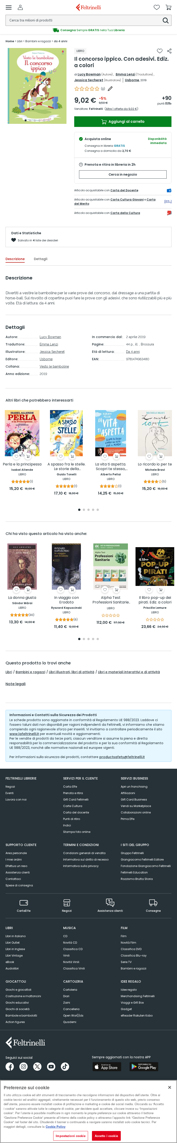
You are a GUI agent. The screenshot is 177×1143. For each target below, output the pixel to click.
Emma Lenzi (125, 74)
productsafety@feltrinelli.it (122, 757)
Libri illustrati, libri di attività (71, 672)
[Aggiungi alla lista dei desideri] (159, 51)
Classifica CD (73, 949)
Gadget (126, 1009)
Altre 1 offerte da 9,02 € (121, 109)
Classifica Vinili (74, 968)
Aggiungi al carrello (126, 121)
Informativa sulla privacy (81, 866)
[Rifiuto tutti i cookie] (170, 1087)
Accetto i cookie (106, 1136)
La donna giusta (22, 597)
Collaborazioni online (136, 812)
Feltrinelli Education (134, 872)
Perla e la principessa (22, 464)
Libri (9, 672)
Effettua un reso (16, 866)
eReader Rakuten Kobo (137, 1015)
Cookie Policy (55, 1126)
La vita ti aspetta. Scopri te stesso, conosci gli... (110, 466)
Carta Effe (70, 787)
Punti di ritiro (71, 819)
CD (65, 936)
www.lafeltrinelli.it (24, 734)
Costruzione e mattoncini (23, 996)
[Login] (20, 7)
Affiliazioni (128, 793)
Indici (67, 825)
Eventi (10, 793)
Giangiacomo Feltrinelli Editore (142, 859)
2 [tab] (30, 120)
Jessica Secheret (88, 80)
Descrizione (15, 259)
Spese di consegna (19, 885)
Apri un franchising (134, 787)
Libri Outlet (13, 943)
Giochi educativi (17, 1003)
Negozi (10, 787)
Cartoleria (70, 990)
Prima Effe (127, 819)
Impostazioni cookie (70, 1136)
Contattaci (13, 879)
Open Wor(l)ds (73, 1015)
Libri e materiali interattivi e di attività (129, 672)
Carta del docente (76, 812)
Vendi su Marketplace (136, 806)
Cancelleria (71, 1009)
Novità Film (128, 943)
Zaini (66, 1003)
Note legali (16, 684)
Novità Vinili (71, 962)
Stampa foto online (76, 832)
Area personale (16, 853)
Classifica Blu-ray (134, 955)
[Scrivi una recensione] (110, 88)
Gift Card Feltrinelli (75, 799)
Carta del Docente (124, 190)
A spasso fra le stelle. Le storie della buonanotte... (66, 466)
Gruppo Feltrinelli (132, 853)
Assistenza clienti (18, 872)
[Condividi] (169, 51)
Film (124, 936)
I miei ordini (14, 859)
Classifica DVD (131, 949)
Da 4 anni (133, 352)
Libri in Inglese (15, 949)
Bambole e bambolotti (21, 1015)
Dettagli (40, 259)
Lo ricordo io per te (155, 464)
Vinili (66, 955)
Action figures (15, 1022)
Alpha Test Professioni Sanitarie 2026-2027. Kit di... (110, 600)
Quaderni (69, 1022)
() (103, 89)
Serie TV (126, 962)
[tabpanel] (37, 86)
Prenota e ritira (73, 793)
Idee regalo (129, 990)
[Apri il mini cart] (168, 7)
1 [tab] (26, 120)
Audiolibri (12, 968)
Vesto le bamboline (54, 366)
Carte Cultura (72, 806)
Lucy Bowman (89, 74)
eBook (10, 962)
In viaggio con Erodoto (66, 600)
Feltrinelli (96, 109)
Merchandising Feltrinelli (138, 996)
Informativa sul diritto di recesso (86, 859)
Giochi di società (18, 1009)
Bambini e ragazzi (30, 672)
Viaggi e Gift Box (132, 1003)
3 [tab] (35, 120)
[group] (88, 30)
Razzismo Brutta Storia (137, 879)
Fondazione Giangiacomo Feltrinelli (146, 866)
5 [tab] (44, 120)
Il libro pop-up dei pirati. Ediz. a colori (155, 600)
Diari (66, 996)
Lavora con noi (16, 799)
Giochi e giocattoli (18, 990)
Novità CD (70, 943)
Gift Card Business (134, 799)
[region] (88, 1111)
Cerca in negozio (123, 174)
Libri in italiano (16, 936)
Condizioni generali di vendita (84, 853)
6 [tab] (49, 120)
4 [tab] (39, 120)
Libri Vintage (14, 955)
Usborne (132, 80)
